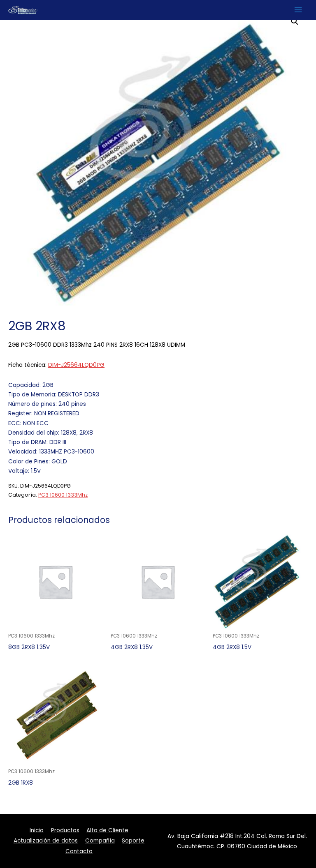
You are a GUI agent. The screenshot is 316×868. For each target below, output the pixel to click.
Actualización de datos (46, 841)
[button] (294, 21)
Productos (65, 830)
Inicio (37, 830)
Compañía (100, 841)
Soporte (133, 841)
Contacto (79, 851)
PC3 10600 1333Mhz (63, 494)
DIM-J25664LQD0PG (76, 365)
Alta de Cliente (107, 830)
